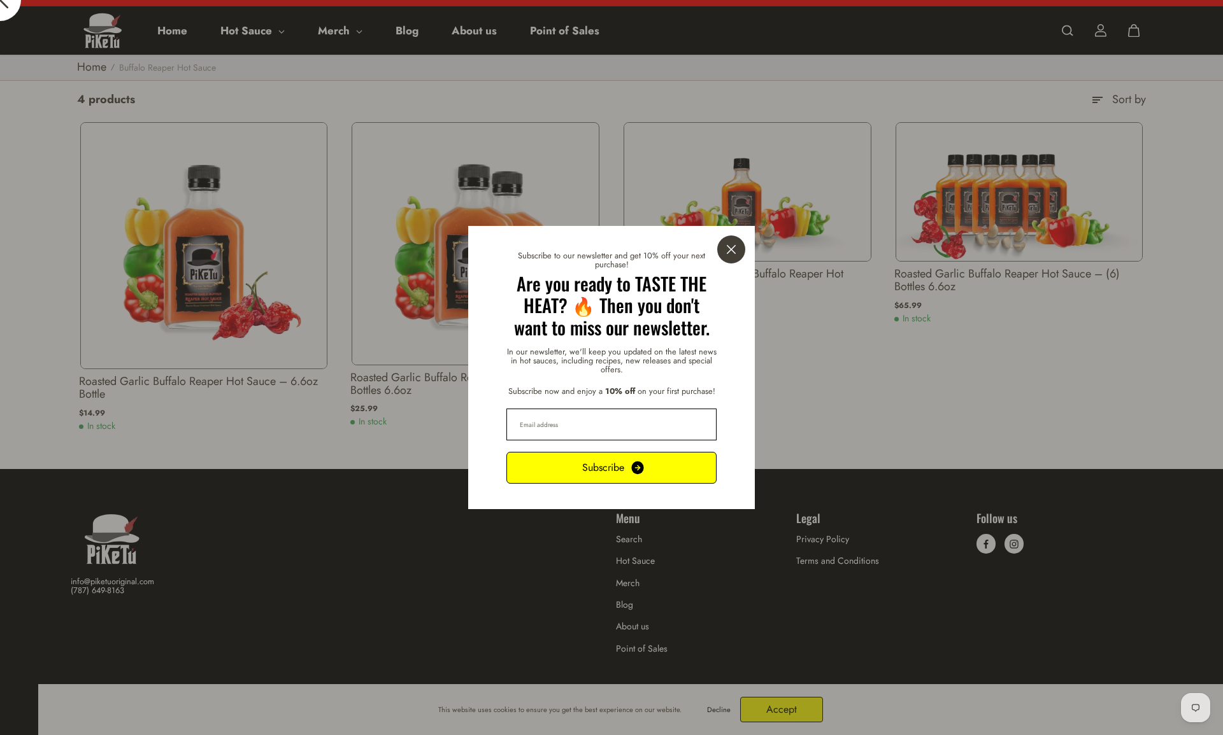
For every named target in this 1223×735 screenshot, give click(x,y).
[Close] (731, 249)
